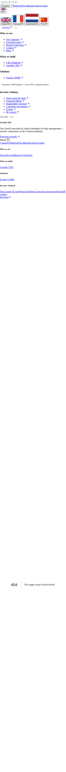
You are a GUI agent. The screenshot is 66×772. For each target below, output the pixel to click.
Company (5, 6)
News (24, 5)
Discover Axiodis (8, 136)
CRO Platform (13, 62)
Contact (44, 5)
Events (9, 109)
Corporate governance (17, 106)
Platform (17, 5)
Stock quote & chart (15, 98)
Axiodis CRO (13, 65)
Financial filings (14, 101)
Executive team (13, 42)
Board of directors (15, 45)
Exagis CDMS (13, 77)
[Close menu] (8, 140)
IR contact (11, 112)
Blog (29, 5)
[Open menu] (16, 28)
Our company (12, 39)
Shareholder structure (16, 103)
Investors (36, 5)
